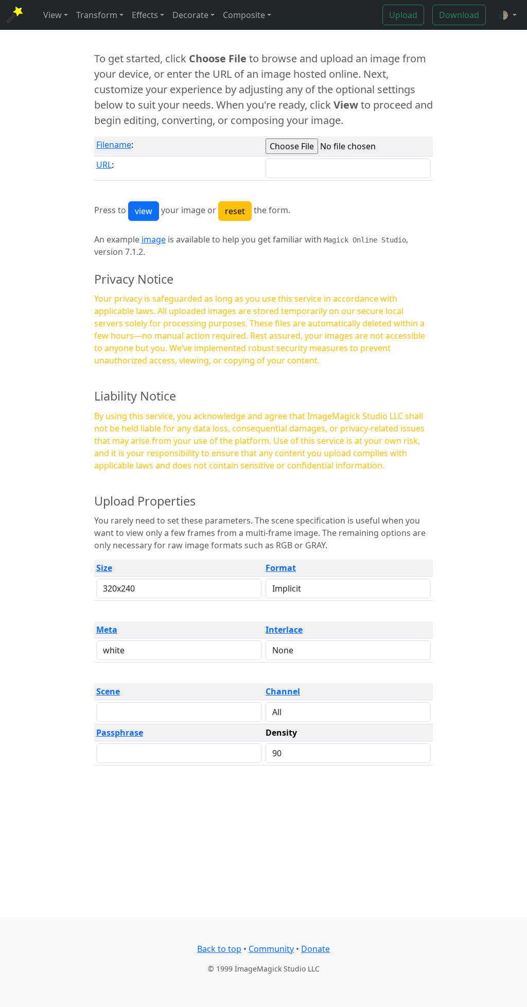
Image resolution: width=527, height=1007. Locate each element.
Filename (113, 144)
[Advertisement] (263, 846)
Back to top (219, 948)
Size (104, 568)
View (52, 15)
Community (271, 948)
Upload (403, 15)
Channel (283, 691)
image (154, 239)
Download (459, 15)
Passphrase (119, 732)
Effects (145, 15)
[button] (507, 15)
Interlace (284, 629)
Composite (244, 15)
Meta (106, 629)
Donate (315, 948)
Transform (96, 15)
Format (281, 568)
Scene (108, 691)
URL (104, 164)
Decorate (190, 15)
